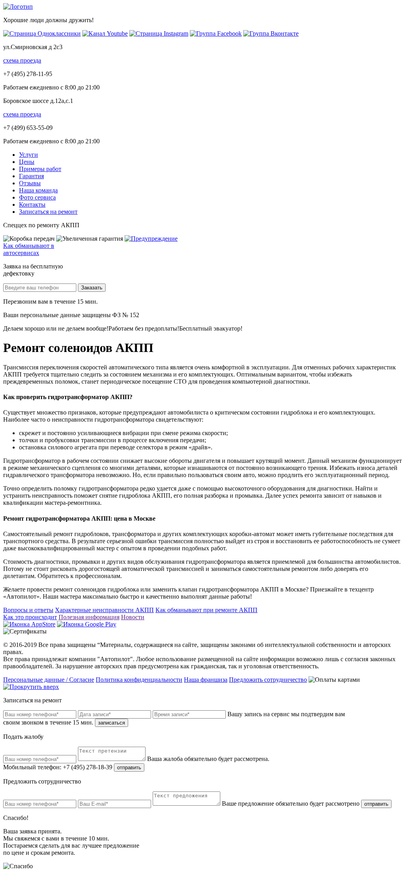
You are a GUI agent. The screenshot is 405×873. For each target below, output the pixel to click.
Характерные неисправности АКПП (104, 610)
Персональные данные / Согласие (48, 679)
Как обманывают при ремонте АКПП (206, 610)
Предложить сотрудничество (268, 679)
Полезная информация (89, 617)
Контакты (32, 204)
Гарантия (31, 176)
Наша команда (38, 190)
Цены (26, 161)
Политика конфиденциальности (139, 679)
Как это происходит (30, 617)
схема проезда (22, 60)
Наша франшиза (205, 679)
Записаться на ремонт (48, 211)
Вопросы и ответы (28, 610)
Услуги (28, 154)
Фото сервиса (37, 197)
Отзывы (30, 183)
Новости (132, 617)
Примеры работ (40, 168)
